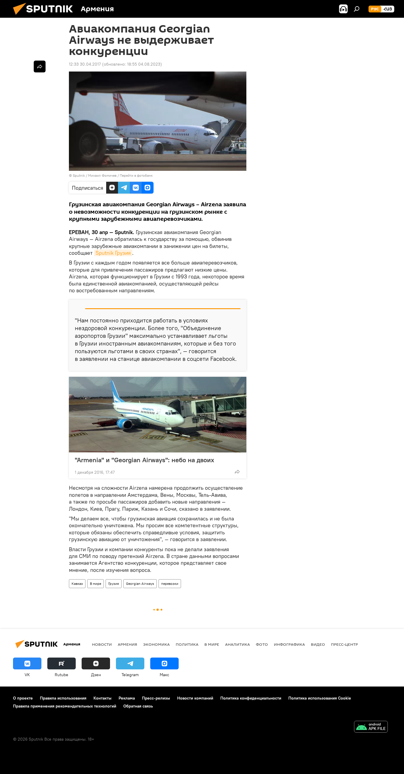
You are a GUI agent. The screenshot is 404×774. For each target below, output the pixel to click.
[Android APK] (371, 727)
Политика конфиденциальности (250, 698)
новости (102, 644)
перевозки (169, 583)
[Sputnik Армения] (45, 16)
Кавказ (77, 583)
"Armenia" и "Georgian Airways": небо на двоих (144, 460)
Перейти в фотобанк (136, 175)
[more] (237, 472)
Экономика (156, 644)
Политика (187, 644)
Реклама (127, 698)
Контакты (102, 698)
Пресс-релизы (156, 698)
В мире (95, 583)
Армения (127, 644)
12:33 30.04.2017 (85, 64)
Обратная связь (138, 706)
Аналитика (237, 644)
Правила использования (63, 698)
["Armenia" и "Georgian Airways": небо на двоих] (157, 414)
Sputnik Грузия (113, 252)
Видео (318, 644)
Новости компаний (195, 698)
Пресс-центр (344, 644)
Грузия (113, 583)
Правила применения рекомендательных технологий (64, 706)
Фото (262, 644)
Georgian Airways (140, 583)
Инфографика (289, 644)
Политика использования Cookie (319, 698)
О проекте (23, 698)
